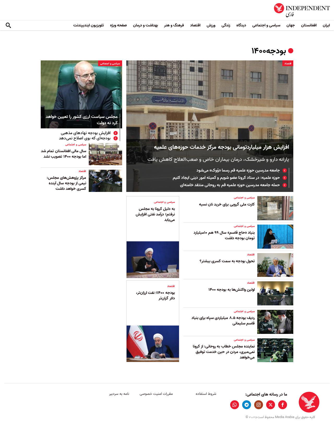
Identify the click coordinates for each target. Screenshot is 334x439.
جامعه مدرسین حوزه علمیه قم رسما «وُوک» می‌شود (238, 170)
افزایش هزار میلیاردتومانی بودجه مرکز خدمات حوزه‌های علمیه (221, 147)
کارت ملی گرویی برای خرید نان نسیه (227, 204)
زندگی (226, 25)
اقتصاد (195, 25)
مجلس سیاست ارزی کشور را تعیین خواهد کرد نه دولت (82, 120)
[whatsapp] (234, 404)
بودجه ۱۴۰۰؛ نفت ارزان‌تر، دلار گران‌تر (155, 295)
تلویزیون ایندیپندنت (88, 25)
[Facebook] (282, 404)
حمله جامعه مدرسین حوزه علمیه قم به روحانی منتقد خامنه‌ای (230, 185)
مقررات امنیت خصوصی (156, 394)
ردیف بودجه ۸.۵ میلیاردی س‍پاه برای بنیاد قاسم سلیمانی (223, 321)
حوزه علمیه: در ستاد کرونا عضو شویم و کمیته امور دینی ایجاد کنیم (226, 177)
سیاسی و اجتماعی (266, 25)
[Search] (8, 25)
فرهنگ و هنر (174, 25)
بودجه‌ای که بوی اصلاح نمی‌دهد (85, 138)
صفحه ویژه (118, 25)
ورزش (211, 25)
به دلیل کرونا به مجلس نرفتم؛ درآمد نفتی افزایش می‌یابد (155, 214)
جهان (291, 25)
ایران (326, 25)
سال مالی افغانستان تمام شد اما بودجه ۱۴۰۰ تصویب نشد (63, 154)
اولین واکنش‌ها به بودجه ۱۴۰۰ (231, 290)
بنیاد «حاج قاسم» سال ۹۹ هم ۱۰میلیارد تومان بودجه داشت (224, 235)
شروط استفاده (206, 394)
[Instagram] (258, 404)
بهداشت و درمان (145, 25)
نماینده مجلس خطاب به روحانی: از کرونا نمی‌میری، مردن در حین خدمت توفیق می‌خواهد (224, 352)
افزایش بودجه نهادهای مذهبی (86, 133)
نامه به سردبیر (119, 394)
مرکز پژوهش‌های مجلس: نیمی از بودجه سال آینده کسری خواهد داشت (66, 183)
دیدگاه (241, 25)
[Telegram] (246, 404)
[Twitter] (270, 404)
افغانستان (309, 25)
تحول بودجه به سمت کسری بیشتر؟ (227, 261)
